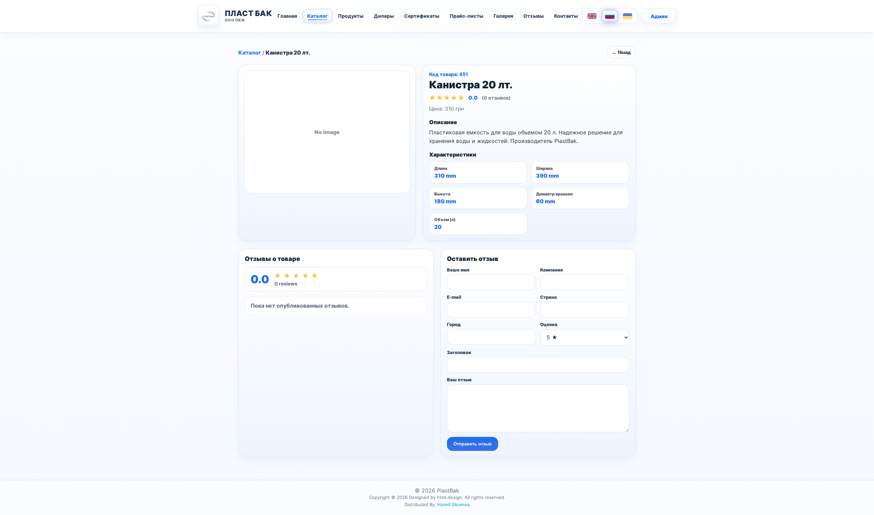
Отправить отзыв (472, 443)
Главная (287, 16)
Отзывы (533, 16)
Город (454, 324)
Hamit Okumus (453, 504)
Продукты (351, 16)
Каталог (317, 16)
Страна (548, 297)
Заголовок (459, 352)
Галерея (503, 16)
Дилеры (384, 16)
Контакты (566, 16)
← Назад (621, 52)
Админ (659, 16)
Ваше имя (458, 270)
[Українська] (627, 16)
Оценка (549, 324)
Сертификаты (421, 16)
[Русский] (610, 16)
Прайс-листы (466, 16)
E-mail (454, 297)
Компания (551, 270)
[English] (592, 16)
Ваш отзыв (459, 379)
